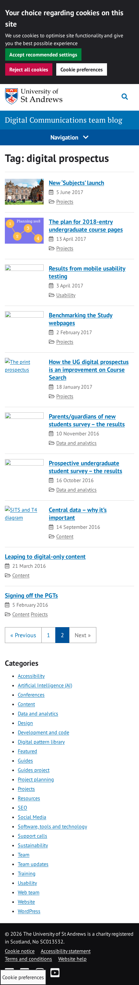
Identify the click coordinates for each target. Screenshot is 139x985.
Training (27, 873)
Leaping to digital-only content (45, 556)
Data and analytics (76, 443)
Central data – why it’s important (78, 513)
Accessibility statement (66, 951)
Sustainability (33, 845)
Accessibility (31, 676)
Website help (72, 958)
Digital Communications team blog (63, 120)
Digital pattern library (41, 741)
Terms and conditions (28, 958)
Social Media (32, 817)
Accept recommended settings (43, 54)
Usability (65, 295)
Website (26, 901)
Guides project (33, 770)
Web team (28, 892)
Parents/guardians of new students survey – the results (87, 420)
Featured (27, 751)
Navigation (65, 137)
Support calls (32, 836)
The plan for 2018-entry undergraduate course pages (86, 225)
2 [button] (62, 635)
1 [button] (48, 635)
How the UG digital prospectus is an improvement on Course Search (89, 369)
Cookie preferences (81, 69)
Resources (29, 798)
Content (64, 536)
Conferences (31, 694)
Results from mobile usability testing (87, 272)
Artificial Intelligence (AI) (45, 685)
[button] (23, 635)
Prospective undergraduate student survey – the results (85, 467)
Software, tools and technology (52, 826)
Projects (64, 201)
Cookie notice (20, 951)
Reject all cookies (28, 69)
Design (25, 723)
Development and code (43, 732)
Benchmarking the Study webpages (80, 319)
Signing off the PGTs (31, 595)
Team (23, 854)
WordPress (29, 911)
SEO (22, 807)
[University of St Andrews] (38, 96)
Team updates (33, 864)
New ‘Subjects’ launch (76, 182)
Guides (25, 760)
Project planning (36, 779)
